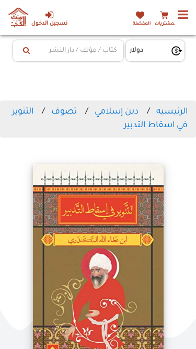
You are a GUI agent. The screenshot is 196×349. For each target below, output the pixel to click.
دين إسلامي (117, 112)
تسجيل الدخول (49, 24)
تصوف (64, 112)
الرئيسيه (172, 112)
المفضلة (142, 23)
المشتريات (165, 23)
